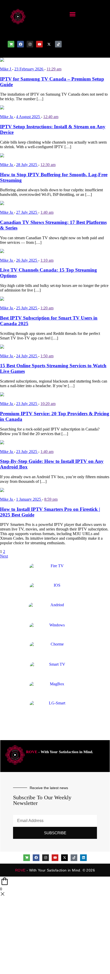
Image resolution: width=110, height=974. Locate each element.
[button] (73, 14)
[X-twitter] (49, 44)
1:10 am (46, 260)
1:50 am (46, 356)
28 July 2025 (27, 164)
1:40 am (46, 212)
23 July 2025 (27, 403)
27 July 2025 (27, 212)
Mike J (6, 69)
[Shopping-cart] (11, 44)
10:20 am (48, 403)
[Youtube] (39, 44)
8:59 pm (51, 499)
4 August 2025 (28, 117)
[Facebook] (20, 44)
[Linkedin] (83, 857)
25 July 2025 (27, 308)
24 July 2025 (27, 356)
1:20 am (46, 308)
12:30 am (48, 164)
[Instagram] (30, 44)
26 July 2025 (27, 260)
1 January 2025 (29, 499)
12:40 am (50, 117)
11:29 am (54, 69)
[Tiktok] (58, 44)
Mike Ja (7, 117)
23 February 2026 (29, 69)
